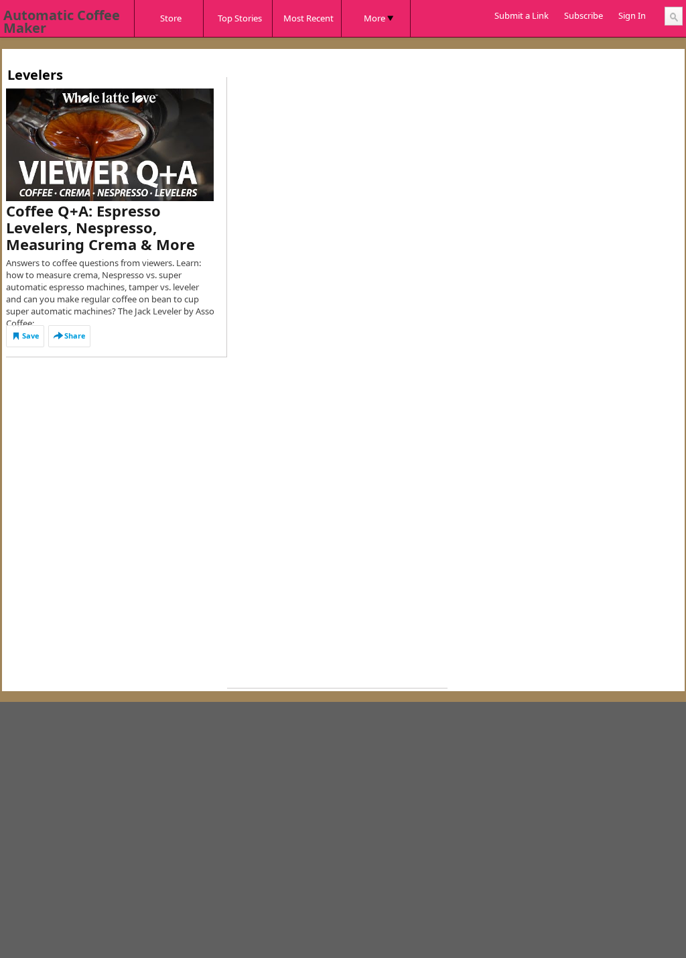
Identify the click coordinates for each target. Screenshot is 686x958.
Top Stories (240, 18)
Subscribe (583, 15)
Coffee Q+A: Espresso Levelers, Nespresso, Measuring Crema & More (100, 227)
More (374, 18)
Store (171, 18)
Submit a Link (521, 15)
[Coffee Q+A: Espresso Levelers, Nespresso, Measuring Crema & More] (110, 144)
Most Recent (308, 18)
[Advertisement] (250, 54)
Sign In (632, 15)
